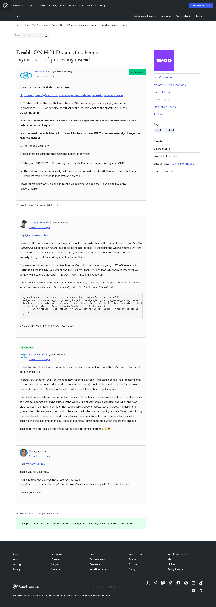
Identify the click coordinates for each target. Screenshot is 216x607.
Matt (171, 559)
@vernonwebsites (36, 235)
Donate (134, 564)
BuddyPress (175, 569)
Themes (55, 559)
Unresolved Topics (165, 107)
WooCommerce (40, 25)
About (16, 554)
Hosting (17, 564)
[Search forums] (46, 35)
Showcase (56, 554)
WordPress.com (177, 554)
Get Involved (136, 554)
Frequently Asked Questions (170, 84)
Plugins (55, 564)
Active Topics (162, 99)
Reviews (159, 114)
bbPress (173, 564)
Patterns (55, 569)
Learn (93, 554)
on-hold (170, 130)
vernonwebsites (35, 463)
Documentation (98, 559)
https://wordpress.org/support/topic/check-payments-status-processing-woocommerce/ (71, 95)
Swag (133, 569)
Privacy (16, 569)
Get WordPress (201, 5)
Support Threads (163, 92)
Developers (96, 564)
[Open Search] (181, 5)
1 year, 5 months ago (44, 76)
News (16, 559)
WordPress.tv (98, 569)
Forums (16, 16)
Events (132, 559)
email (158, 130)
